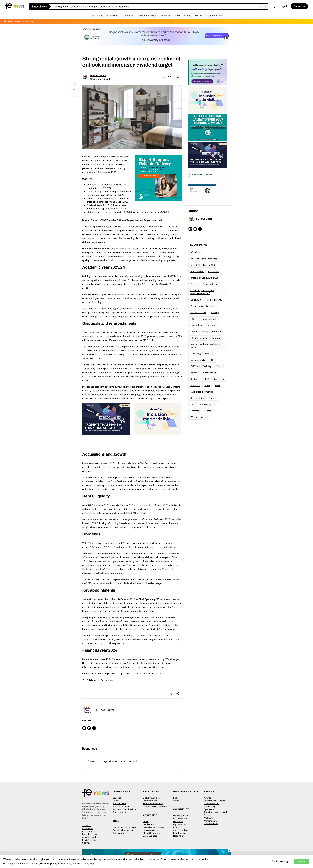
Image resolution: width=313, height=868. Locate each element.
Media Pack (148, 824)
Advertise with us (90, 837)
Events (187, 15)
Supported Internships (201, 391)
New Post (178, 821)
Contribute (127, 15)
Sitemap (86, 842)
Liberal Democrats (211, 331)
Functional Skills (198, 312)
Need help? (178, 835)
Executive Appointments (124, 827)
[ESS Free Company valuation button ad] (207, 127)
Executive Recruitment (123, 830)
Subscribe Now (214, 15)
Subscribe (299, 6)
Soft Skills (195, 385)
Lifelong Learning (199, 337)
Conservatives (209, 284)
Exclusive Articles (151, 797)
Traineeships (206, 404)
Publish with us (89, 834)
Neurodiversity (197, 359)
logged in (108, 761)
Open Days (209, 809)
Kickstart (212, 325)
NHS (212, 359)
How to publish (180, 815)
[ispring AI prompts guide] (106, 433)
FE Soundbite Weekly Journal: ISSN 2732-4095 (155, 805)
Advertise (166, 15)
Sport (207, 385)
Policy (219, 366)
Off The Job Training (200, 366)
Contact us (87, 828)
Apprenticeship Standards (203, 258)
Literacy (216, 337)
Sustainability (197, 398)
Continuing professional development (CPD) (202, 292)
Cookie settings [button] (280, 861)
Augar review (197, 271)
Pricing (146, 821)
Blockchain (213, 271)
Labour (194, 331)
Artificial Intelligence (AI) (202, 265)
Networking (209, 806)
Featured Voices (151, 800)
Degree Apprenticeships (202, 306)
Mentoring (195, 353)
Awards (207, 797)
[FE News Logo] (14, 6)
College (194, 284)
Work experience (199, 417)
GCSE (193, 318)
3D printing (195, 252)
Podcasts (178, 797)
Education (117, 797)
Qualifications (209, 372)
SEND (207, 379)
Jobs (177, 15)
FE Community (89, 831)
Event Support (150, 835)
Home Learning (208, 318)
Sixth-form (219, 379)
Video (176, 800)
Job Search (118, 833)
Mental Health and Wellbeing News (205, 346)
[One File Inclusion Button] (157, 433)
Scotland (194, 379)
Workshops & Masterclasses (211, 822)
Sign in (284, 6)
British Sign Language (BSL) (204, 277)
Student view (107, 680)
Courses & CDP (211, 803)
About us (86, 825)
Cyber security (214, 299)
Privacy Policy (89, 839)
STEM (217, 385)
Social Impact (119, 812)
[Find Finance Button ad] (207, 71)
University (195, 410)
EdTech (116, 800)
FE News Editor (98, 75)
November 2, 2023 (100, 78)
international (196, 325)
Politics (193, 372)
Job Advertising (150, 830)
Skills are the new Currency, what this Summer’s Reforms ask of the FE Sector (93, 6)
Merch (198, 15)
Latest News (96, 15)
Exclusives (112, 15)
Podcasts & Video (147, 15)
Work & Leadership (122, 806)
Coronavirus (196, 299)
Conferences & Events (214, 800)
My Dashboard (180, 824)
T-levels (212, 398)
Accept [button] (301, 861)
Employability (119, 803)
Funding (215, 312)
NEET (208, 353)
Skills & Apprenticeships (124, 809)
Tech (192, 404)
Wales (208, 410)
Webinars (208, 817)
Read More (89, 863)
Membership (179, 833)
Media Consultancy (152, 833)
